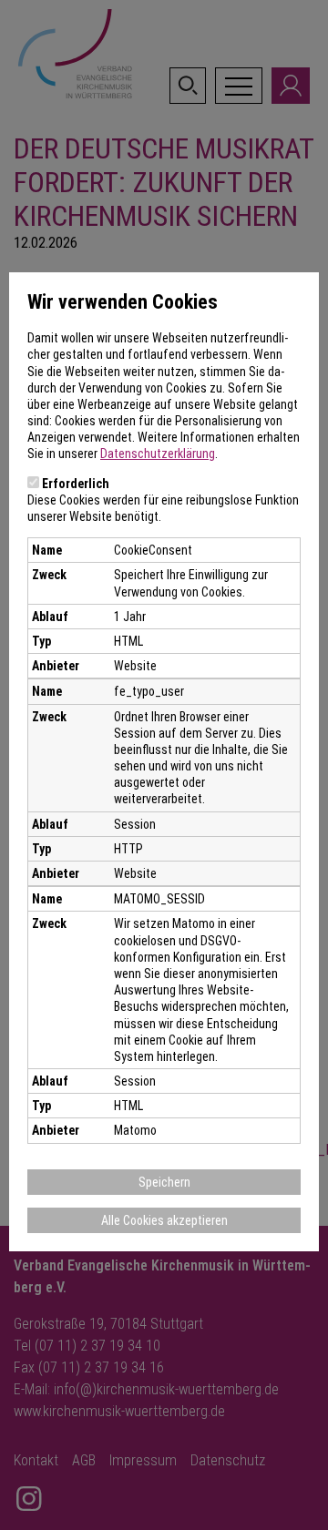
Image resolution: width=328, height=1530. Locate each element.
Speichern (164, 1182)
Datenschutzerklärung (157, 453)
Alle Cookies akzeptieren (164, 1220)
